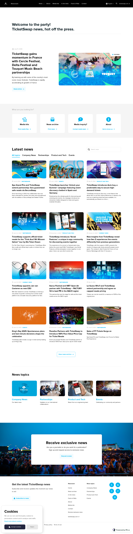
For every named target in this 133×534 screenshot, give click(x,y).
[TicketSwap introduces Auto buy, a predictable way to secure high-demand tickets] (104, 169)
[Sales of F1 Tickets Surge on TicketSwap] (104, 316)
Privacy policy (48, 525)
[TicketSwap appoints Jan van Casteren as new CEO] (29, 270)
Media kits (56, 3)
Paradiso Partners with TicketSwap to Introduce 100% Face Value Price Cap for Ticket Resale (65, 334)
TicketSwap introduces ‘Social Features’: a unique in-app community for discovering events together (66, 239)
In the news (65, 3)
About (48, 3)
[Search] (89, 149)
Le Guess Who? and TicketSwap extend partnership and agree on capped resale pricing (101, 288)
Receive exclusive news (75, 512)
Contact (84, 3)
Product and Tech (103, 181)
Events (61, 181)
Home (70, 488)
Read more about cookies (13, 521)
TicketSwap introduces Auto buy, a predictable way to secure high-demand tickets (102, 188)
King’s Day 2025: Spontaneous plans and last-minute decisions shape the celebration (28, 334)
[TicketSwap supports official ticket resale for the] (29, 221)
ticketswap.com (123, 3)
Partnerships (26, 181)
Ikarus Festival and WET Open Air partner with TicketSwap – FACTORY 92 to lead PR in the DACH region (65, 288)
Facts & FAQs (75, 3)
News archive (72, 491)
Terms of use (58, 525)
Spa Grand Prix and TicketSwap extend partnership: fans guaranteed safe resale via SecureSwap (28, 188)
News (40, 3)
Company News (103, 233)
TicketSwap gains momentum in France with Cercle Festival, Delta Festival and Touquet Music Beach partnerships (27, 63)
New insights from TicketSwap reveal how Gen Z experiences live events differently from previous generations (103, 239)
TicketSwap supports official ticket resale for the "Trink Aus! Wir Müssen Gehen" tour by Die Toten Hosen (28, 239)
